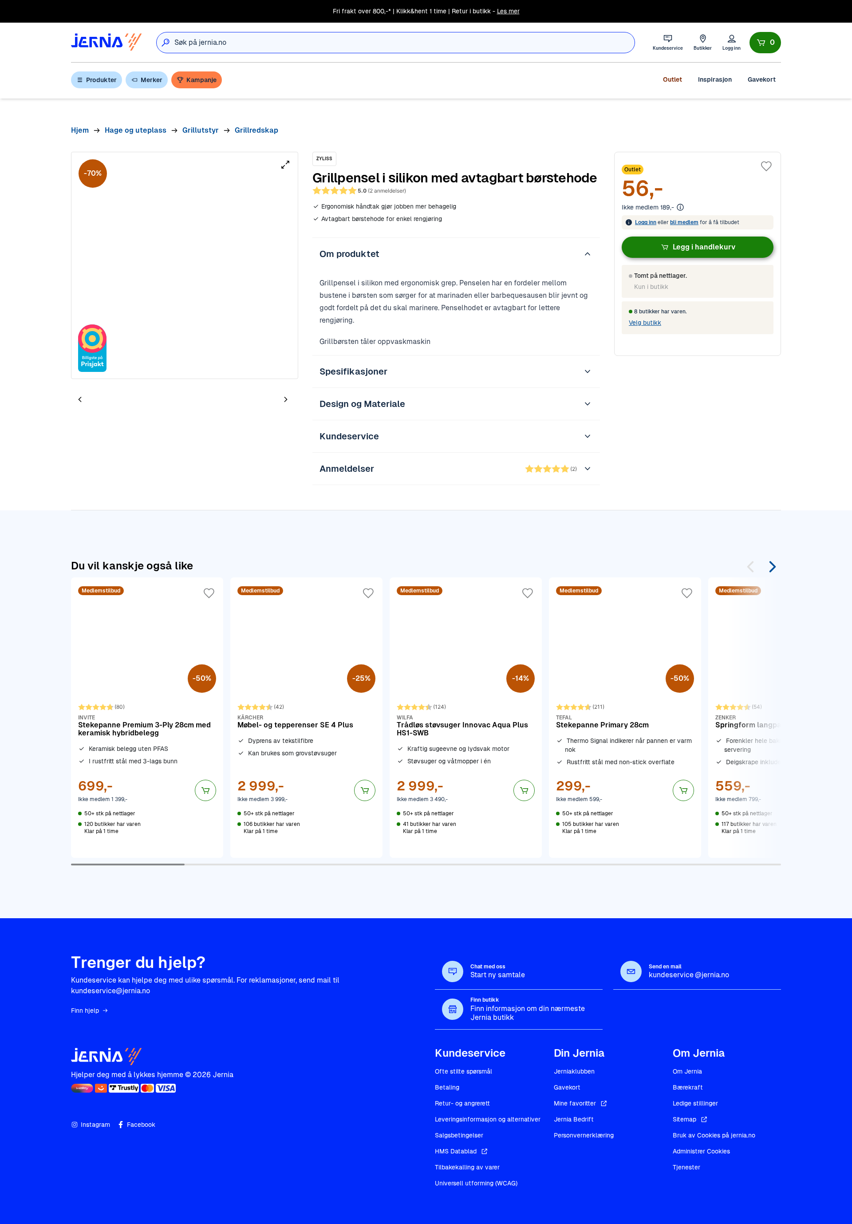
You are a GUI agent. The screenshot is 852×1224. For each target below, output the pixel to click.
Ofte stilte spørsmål (463, 1071)
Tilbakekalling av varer (467, 1167)
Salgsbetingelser (459, 1135)
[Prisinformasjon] (680, 207)
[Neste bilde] (286, 399)
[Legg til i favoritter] (766, 166)
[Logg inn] (731, 42)
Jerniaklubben (574, 1071)
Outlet (672, 79)
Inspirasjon (715, 79)
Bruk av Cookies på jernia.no (714, 1135)
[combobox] (404, 42)
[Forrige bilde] (80, 399)
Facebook (141, 1124)
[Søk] (165, 42)
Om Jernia (687, 1071)
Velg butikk (645, 322)
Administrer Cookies (701, 1151)
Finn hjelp (85, 1010)
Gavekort (762, 79)
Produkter (101, 79)
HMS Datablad (456, 1151)
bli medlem (684, 222)
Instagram (95, 1124)
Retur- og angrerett (462, 1103)
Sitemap (684, 1119)
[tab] (106, 400)
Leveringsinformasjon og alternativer (487, 1119)
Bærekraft (688, 1087)
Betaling (447, 1087)
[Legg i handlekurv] (205, 790)
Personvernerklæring (584, 1135)
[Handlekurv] (765, 42)
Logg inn (645, 222)
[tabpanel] (184, 265)
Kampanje (201, 79)
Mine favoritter (575, 1103)
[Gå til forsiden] (106, 42)
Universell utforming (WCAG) (476, 1183)
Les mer (508, 11)
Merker (151, 79)
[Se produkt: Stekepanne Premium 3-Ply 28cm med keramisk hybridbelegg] (147, 717)
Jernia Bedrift (574, 1119)
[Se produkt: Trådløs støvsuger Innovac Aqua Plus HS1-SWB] (466, 717)
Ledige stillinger (695, 1103)
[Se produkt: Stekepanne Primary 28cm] (625, 717)
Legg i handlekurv (704, 247)
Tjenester (686, 1167)
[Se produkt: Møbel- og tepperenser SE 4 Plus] (306, 717)
